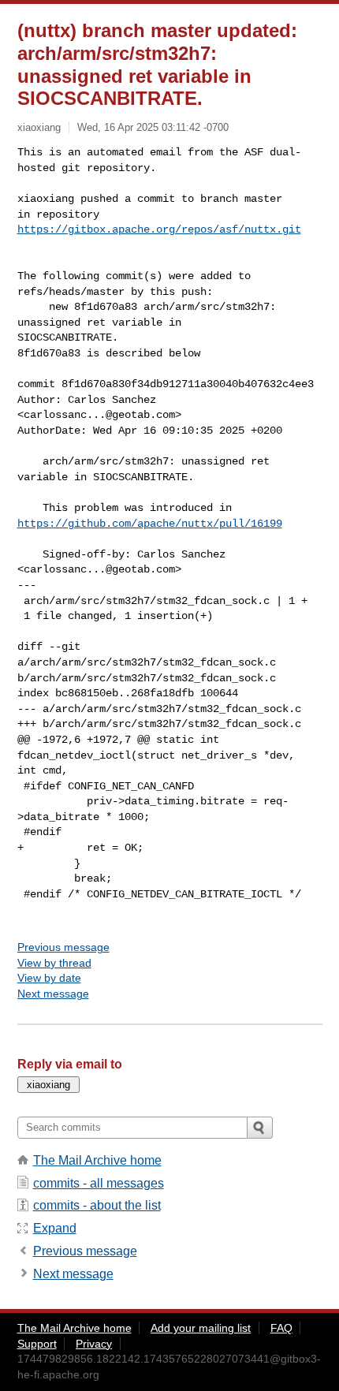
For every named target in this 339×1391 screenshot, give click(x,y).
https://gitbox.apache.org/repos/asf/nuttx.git (159, 229)
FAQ (281, 1328)
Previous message (63, 947)
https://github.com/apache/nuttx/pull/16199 (149, 523)
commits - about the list (97, 1205)
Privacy (94, 1343)
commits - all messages (98, 1183)
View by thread (54, 963)
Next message (53, 993)
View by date (49, 977)
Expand (54, 1228)
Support (37, 1343)
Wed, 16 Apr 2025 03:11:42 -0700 (153, 127)
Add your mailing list (201, 1328)
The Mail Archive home (97, 1160)
